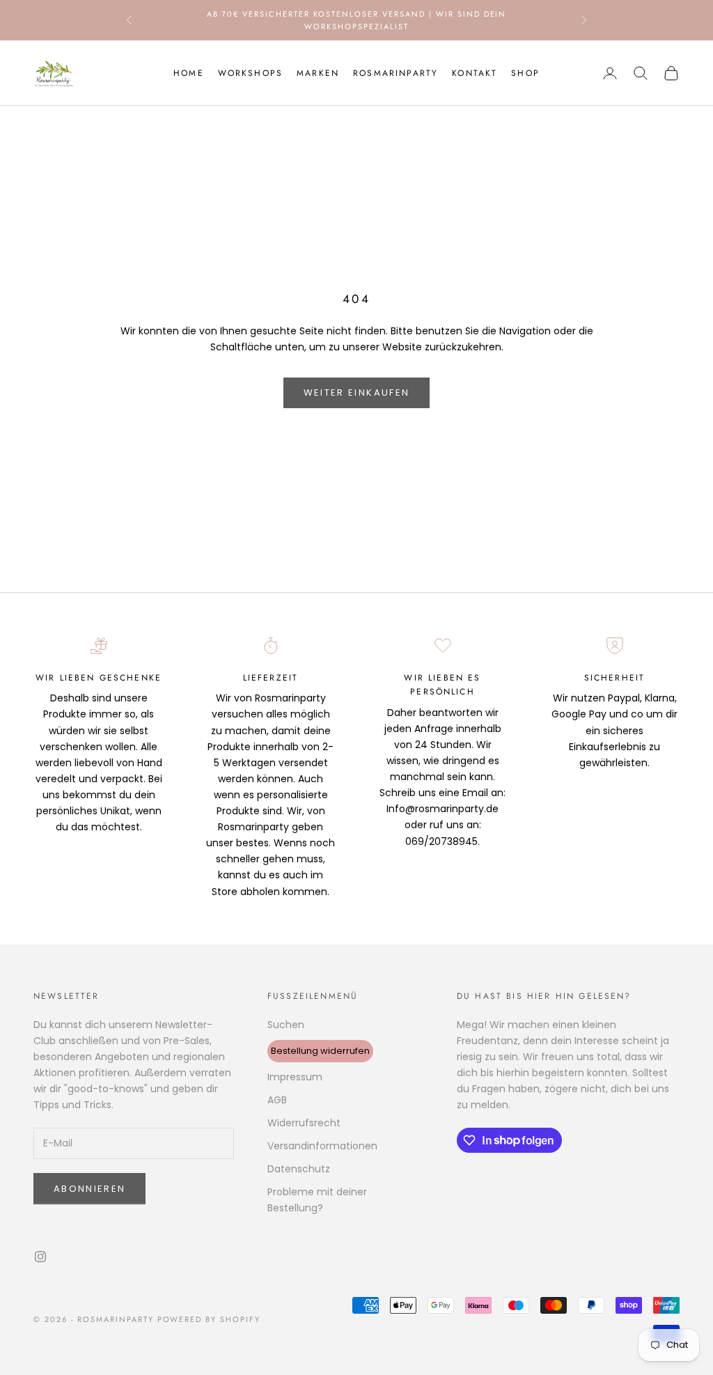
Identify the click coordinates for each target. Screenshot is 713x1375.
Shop (525, 73)
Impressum (294, 1077)
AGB (277, 1100)
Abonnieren (89, 1188)
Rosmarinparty (395, 73)
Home (188, 73)
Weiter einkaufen (356, 392)
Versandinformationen (322, 1146)
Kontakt (474, 73)
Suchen (285, 1025)
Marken (318, 73)
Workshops (250, 73)
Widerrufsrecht (303, 1123)
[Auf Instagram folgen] (40, 1257)
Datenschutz (298, 1169)
